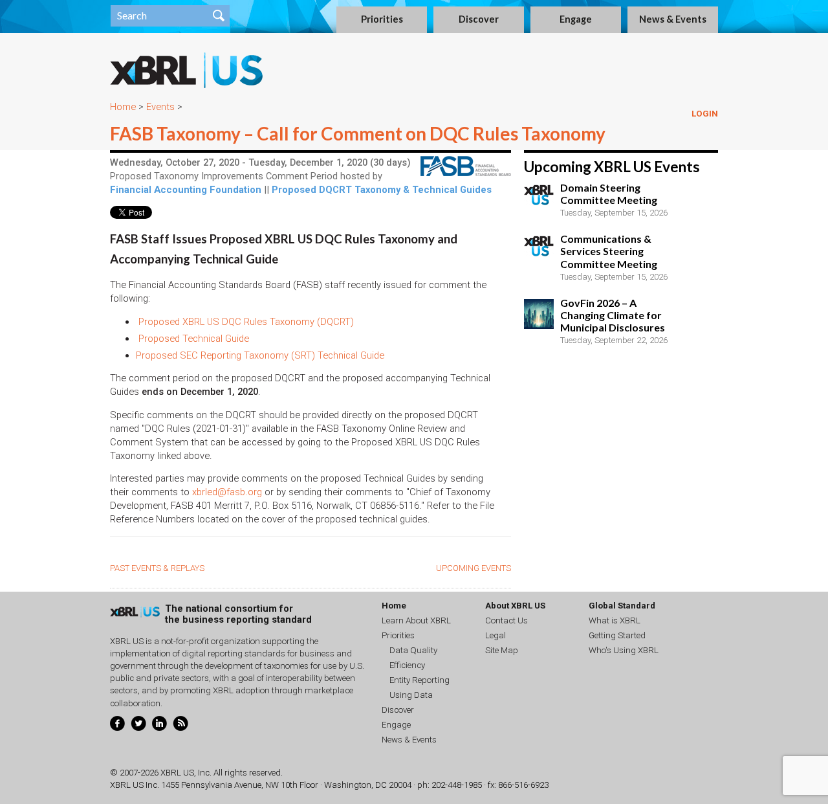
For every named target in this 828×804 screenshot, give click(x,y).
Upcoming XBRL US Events (612, 166)
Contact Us (506, 620)
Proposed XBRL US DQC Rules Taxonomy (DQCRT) (246, 322)
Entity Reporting (419, 680)
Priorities (382, 19)
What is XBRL (614, 620)
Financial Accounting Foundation (185, 189)
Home (123, 107)
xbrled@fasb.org (227, 492)
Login (705, 113)
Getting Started (617, 635)
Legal (495, 635)
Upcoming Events (473, 568)
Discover (479, 19)
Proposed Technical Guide (193, 338)
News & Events (672, 19)
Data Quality (413, 650)
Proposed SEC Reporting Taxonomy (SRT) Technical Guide (260, 355)
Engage (576, 19)
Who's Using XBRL (624, 650)
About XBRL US (515, 605)
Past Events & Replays (157, 568)
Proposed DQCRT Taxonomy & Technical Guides (382, 189)
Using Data (411, 695)
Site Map (501, 650)
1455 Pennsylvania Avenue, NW (220, 785)
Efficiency (407, 665)
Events (160, 107)
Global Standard (622, 605)
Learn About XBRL (416, 620)
